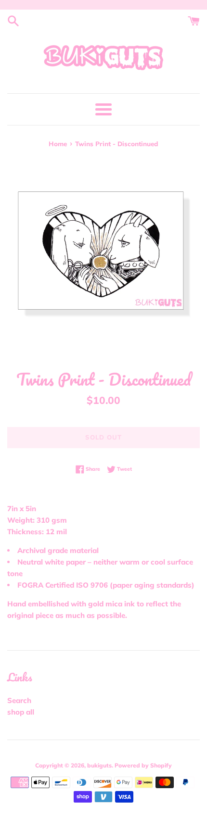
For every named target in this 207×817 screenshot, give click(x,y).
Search (19, 700)
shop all (20, 711)
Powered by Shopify (143, 765)
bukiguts (99, 765)
